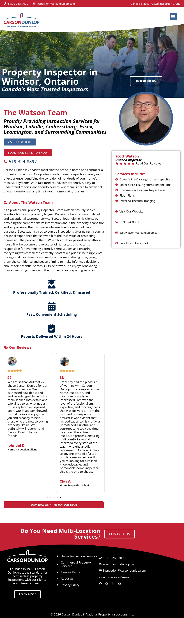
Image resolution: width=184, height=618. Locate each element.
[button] (173, 16)
